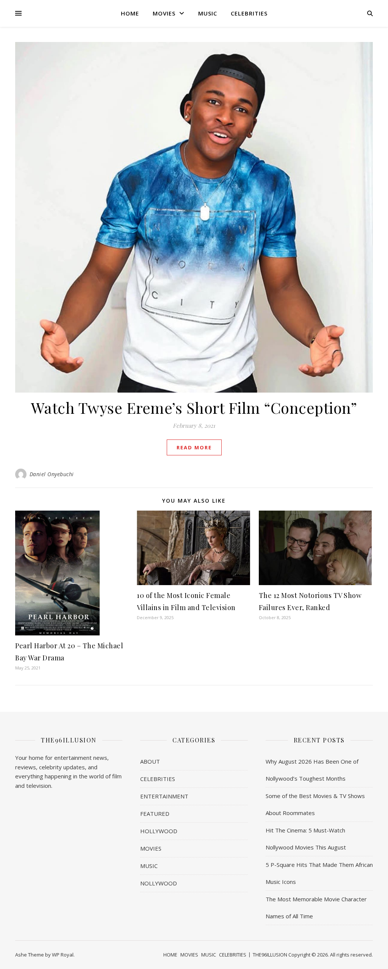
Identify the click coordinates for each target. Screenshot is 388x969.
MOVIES (164, 13)
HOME (130, 13)
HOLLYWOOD (158, 831)
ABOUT (150, 761)
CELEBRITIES (249, 13)
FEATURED (154, 813)
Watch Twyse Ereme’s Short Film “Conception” (194, 408)
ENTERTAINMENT (164, 796)
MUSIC (207, 13)
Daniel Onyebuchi (52, 474)
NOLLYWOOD (158, 883)
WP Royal (63, 954)
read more (194, 447)
